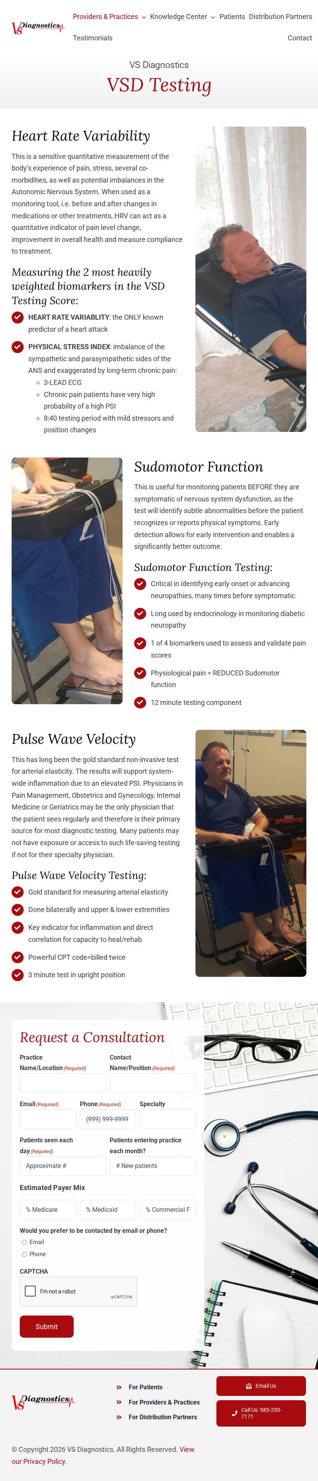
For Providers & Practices (164, 1402)
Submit (47, 1327)
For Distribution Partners (163, 1417)
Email (36, 1242)
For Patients (145, 1387)
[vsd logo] (38, 24)
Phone (37, 1254)
